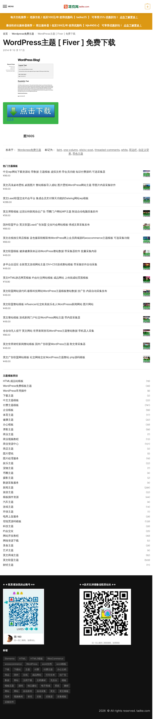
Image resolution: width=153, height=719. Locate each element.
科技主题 (8, 526)
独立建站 (32, 685)
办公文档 (61, 669)
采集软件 (9, 702)
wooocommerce (13, 664)
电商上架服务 (11, 516)
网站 (7, 691)
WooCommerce (55, 658)
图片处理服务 (11, 458)
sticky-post (86, 149)
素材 (66, 685)
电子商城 (45, 685)
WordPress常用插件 (14, 390)
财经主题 (8, 564)
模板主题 (9, 685)
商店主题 (8, 448)
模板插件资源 (11, 497)
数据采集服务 (11, 482)
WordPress (31, 664)
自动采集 (41, 691)
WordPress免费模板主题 (17, 385)
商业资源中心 (11, 443)
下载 (7, 669)
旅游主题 (8, 492)
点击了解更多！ (129, 17)
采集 (39, 696)
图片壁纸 (8, 453)
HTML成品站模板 (13, 380)
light (59, 149)
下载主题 (8, 395)
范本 (7, 696)
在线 (25, 674)
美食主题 (8, 545)
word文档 (47, 664)
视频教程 (18, 696)
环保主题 (8, 511)
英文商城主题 (11, 555)
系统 (57, 685)
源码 (20, 685)
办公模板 (8, 424)
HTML (22, 658)
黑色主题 (78, 153)
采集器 (49, 696)
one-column (70, 149)
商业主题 (8, 434)
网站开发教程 (11, 535)
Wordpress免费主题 (23, 33)
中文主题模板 (11, 400)
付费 (37, 669)
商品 (7, 674)
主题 (27, 669)
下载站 (17, 669)
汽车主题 (8, 501)
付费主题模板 (11, 405)
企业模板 (8, 409)
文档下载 (27, 680)
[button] (147, 6)
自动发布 (27, 691)
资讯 (30, 696)
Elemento (10, 658)
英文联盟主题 (11, 559)
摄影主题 (8, 477)
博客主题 (8, 429)
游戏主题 (8, 506)
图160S (29, 136)
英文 (52, 691)
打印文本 (50, 674)
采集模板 (61, 696)
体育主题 (8, 414)
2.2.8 (10, 119)
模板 (64, 680)
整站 (16, 680)
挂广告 (63, 674)
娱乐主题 (8, 463)
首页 (5, 33)
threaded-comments (107, 149)
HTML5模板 (36, 658)
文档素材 (41, 680)
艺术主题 (8, 550)
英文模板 (64, 691)
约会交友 (8, 531)
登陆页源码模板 (12, 521)
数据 (7, 680)
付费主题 (48, 669)
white (124, 149)
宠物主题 (8, 468)
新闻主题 (8, 487)
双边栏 (133, 149)
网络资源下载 (11, 540)
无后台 (53, 680)
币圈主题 (8, 472)
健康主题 (8, 419)
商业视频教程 (11, 439)
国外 (16, 674)
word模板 (61, 664)
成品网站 (36, 674)
